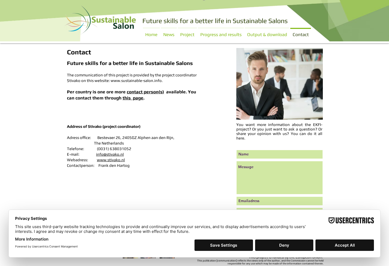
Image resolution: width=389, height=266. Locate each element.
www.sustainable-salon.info (136, 80)
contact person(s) (145, 91)
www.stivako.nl (111, 160)
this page (133, 98)
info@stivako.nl (110, 154)
